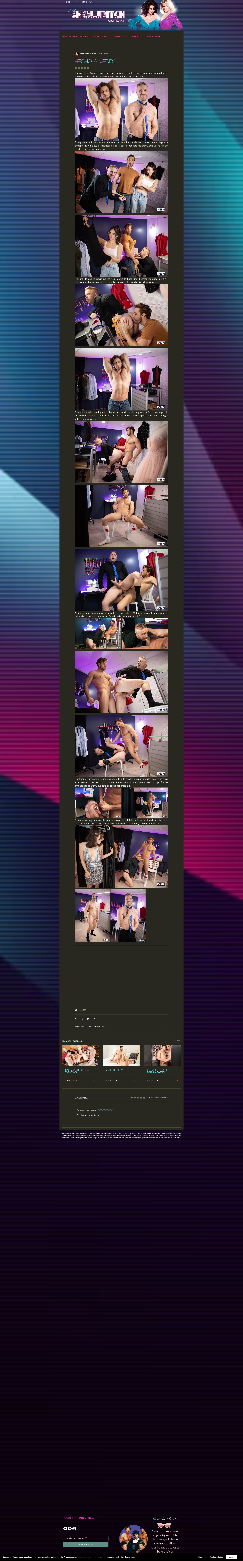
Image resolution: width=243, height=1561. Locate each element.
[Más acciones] (166, 53)
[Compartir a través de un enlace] (94, 1018)
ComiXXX (136, 36)
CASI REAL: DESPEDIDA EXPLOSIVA (77, 1071)
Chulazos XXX (100, 36)
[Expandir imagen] (98, 633)
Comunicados (153, 36)
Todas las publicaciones (75, 36)
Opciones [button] (202, 1557)
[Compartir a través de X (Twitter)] (82, 1018)
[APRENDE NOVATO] (121, 1055)
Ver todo (177, 1040)
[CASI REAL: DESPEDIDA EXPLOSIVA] (80, 1055)
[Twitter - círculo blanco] (65, 1528)
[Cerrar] (239, 1557)
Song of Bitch (120, 36)
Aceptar (232, 1557)
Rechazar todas (216, 1557)
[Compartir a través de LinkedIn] (88, 1018)
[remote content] (121, 975)
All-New (72, 10)
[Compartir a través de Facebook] (76, 1018)
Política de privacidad (126, 1557)
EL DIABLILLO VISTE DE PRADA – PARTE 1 (159, 1071)
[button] (178, 36)
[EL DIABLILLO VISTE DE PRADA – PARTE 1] (162, 1055)
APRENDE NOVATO (116, 1070)
